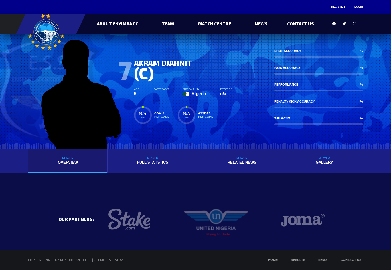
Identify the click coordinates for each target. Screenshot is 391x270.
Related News (242, 161)
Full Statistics (152, 161)
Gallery (324, 161)
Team (168, 23)
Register (338, 6)
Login (358, 6)
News (261, 23)
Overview (68, 161)
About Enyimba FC (117, 23)
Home (273, 259)
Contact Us (300, 23)
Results (298, 259)
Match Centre (214, 23)
